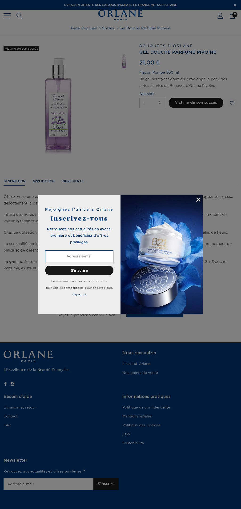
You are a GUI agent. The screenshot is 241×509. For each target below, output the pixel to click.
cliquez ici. (79, 294)
